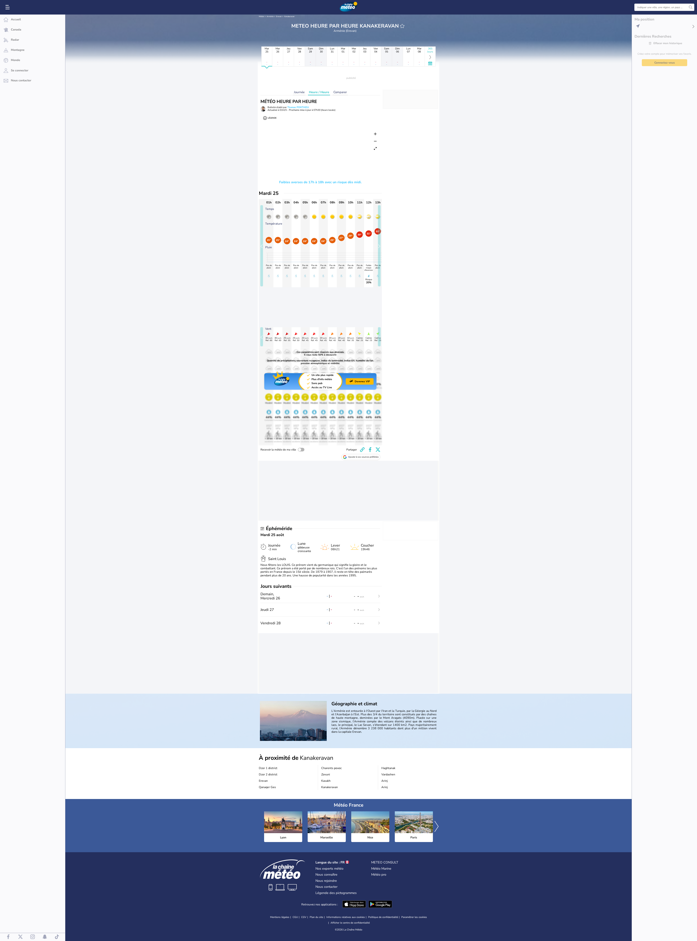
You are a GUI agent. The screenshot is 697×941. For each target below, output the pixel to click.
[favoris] (402, 26)
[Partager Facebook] (370, 449)
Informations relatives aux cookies (345, 917)
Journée (299, 92)
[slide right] (379, 245)
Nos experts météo (329, 868)
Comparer (340, 92)
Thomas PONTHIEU (298, 107)
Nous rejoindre (326, 881)
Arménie (270, 16)
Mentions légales (279, 917)
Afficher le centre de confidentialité (350, 922)
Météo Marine (381, 868)
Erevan (279, 16)
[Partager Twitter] (378, 449)
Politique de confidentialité (383, 917)
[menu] (8, 7)
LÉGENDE (272, 118)
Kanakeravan (289, 16)
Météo (261, 16)
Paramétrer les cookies (414, 917)
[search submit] (690, 7)
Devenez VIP (362, 381)
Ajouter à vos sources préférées (363, 456)
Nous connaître (326, 874)
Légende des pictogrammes (336, 893)
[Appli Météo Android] (380, 904)
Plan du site (316, 917)
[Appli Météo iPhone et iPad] (354, 904)
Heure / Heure (319, 92)
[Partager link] (362, 449)
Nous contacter (326, 887)
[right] (436, 826)
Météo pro (378, 874)
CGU (295, 917)
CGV (303, 917)
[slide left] (261, 245)
